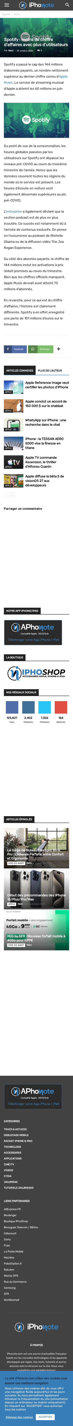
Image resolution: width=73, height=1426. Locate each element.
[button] (6, 5)
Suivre (28, 702)
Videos (8, 1170)
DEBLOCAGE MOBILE (16, 1135)
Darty (7, 1239)
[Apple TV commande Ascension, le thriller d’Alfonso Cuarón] (13, 462)
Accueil (6, 14)
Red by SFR (11, 1275)
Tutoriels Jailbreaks (18, 1187)
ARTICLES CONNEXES (19, 370)
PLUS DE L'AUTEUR (50, 370)
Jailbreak (11, 1181)
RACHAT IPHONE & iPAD (18, 1141)
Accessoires (12, 1152)
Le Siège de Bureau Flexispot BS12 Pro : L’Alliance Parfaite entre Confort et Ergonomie (35, 854)
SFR (6, 1294)
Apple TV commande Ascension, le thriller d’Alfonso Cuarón (41, 462)
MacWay (9, 1257)
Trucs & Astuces (15, 1129)
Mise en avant (16, 863)
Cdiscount (10, 1233)
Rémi (10, 50)
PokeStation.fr (13, 1263)
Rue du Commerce (15, 1281)
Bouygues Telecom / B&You (21, 1227)
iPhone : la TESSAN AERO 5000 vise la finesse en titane (44, 443)
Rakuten (9, 1269)
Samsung (10, 1287)
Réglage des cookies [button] (19, 1417)
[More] (59, 349)
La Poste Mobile (13, 1251)
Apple (8, 392)
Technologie (12, 1146)
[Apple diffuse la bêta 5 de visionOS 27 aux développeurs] (13, 481)
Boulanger (10, 1215)
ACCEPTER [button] (45, 1417)
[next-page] (12, 495)
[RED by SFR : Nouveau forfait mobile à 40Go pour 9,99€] (36, 930)
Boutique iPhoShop (16, 1221)
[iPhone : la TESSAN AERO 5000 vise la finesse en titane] (13, 443)
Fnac (7, 1245)
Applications (13, 1158)
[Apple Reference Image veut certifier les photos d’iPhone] (13, 387)
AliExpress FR (12, 1209)
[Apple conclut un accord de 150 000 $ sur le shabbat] (13, 406)
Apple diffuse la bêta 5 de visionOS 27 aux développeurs (44, 480)
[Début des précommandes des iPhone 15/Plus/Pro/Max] (36, 889)
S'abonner (61, 702)
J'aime (12, 702)
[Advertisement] (36, 772)
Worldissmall (11, 1300)
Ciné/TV (9, 1164)
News (17, 14)
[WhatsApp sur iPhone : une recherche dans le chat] (13, 424)
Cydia (7, 1176)
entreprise (14, 211)
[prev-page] (6, 495)
